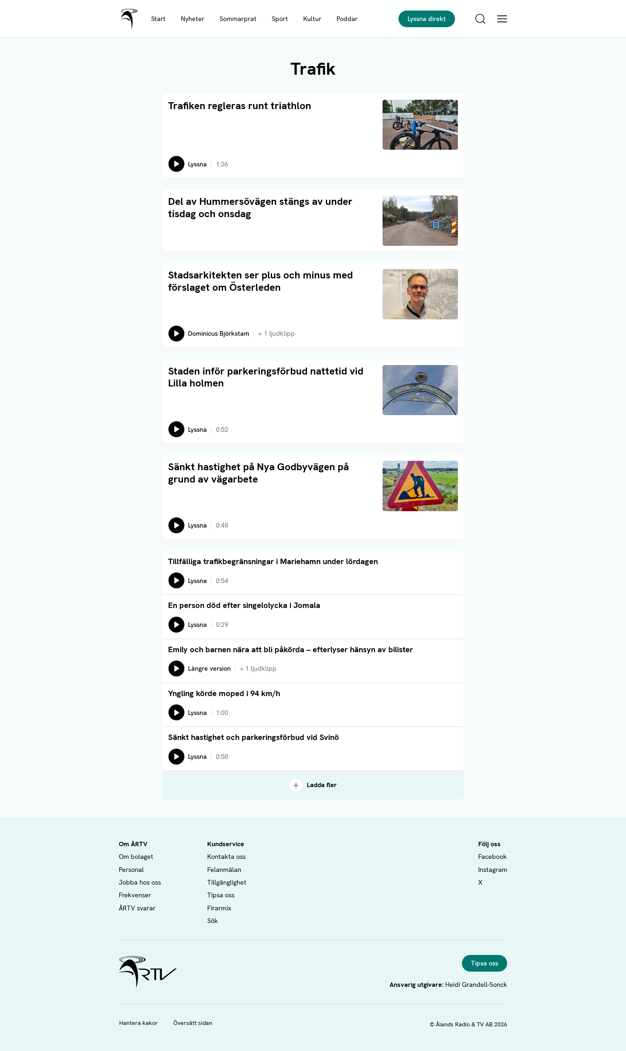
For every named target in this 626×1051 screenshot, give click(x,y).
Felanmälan (224, 869)
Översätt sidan (192, 1023)
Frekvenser (135, 895)
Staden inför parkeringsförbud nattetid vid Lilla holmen (265, 377)
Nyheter (192, 19)
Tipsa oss (220, 895)
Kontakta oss (226, 856)
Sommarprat (238, 19)
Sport (280, 19)
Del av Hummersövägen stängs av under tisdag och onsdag (260, 207)
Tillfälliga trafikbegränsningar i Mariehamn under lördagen (273, 561)
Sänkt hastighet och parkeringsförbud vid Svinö (253, 737)
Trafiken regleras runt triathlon (239, 105)
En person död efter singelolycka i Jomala (244, 605)
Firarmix (219, 908)
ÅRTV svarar (137, 908)
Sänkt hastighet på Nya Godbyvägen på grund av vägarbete (258, 472)
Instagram (492, 869)
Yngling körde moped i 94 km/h (224, 693)
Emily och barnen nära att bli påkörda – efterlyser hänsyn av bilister (290, 649)
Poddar (347, 19)
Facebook (492, 856)
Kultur (312, 19)
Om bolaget (136, 856)
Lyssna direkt (427, 19)
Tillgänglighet (226, 882)
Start (158, 19)
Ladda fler (322, 785)
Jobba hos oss (140, 882)
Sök (212, 920)
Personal (131, 869)
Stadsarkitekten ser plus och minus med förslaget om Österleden (260, 281)
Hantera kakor (138, 1023)
